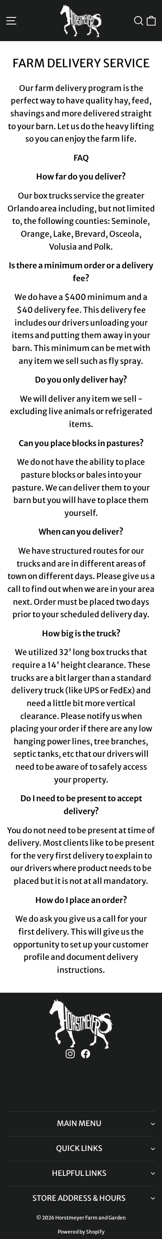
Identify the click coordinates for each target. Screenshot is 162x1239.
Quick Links (79, 1148)
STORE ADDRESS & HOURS (78, 1198)
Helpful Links (79, 1173)
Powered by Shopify (81, 1232)
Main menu (79, 1123)
